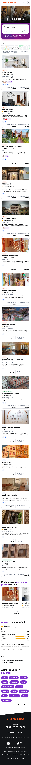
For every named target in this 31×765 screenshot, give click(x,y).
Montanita (14, 682)
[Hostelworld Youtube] (17, 727)
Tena (23, 682)
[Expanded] (3, 43)
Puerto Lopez (14, 695)
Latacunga (24, 691)
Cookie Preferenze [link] (19, 758)
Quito (4, 677)
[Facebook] (7, 727)
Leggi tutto (15, 52)
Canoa (25, 695)
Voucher (9, 754)
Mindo (14, 691)
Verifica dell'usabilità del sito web (21, 754)
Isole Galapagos (7, 686)
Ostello (4, 70)
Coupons (4, 754)
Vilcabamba (6, 700)
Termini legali (24, 751)
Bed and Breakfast (7, 391)
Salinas (24, 677)
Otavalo (19, 686)
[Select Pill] (25, 2)
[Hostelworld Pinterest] (21, 727)
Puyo (4, 695)
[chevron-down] (15, 627)
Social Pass (26, 737)
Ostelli (6, 737)
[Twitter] (10, 727)
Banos (5, 682)
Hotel (4, 425)
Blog (3, 737)
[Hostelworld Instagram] (14, 727)
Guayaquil (14, 677)
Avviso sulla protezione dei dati (11, 751)
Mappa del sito (10, 758)
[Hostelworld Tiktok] (24, 727)
